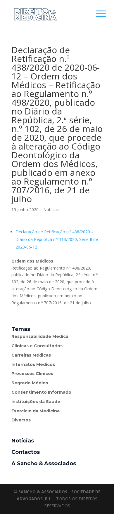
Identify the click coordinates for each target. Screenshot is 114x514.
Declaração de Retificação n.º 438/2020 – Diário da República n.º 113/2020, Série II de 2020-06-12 (56, 239)
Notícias (51, 209)
